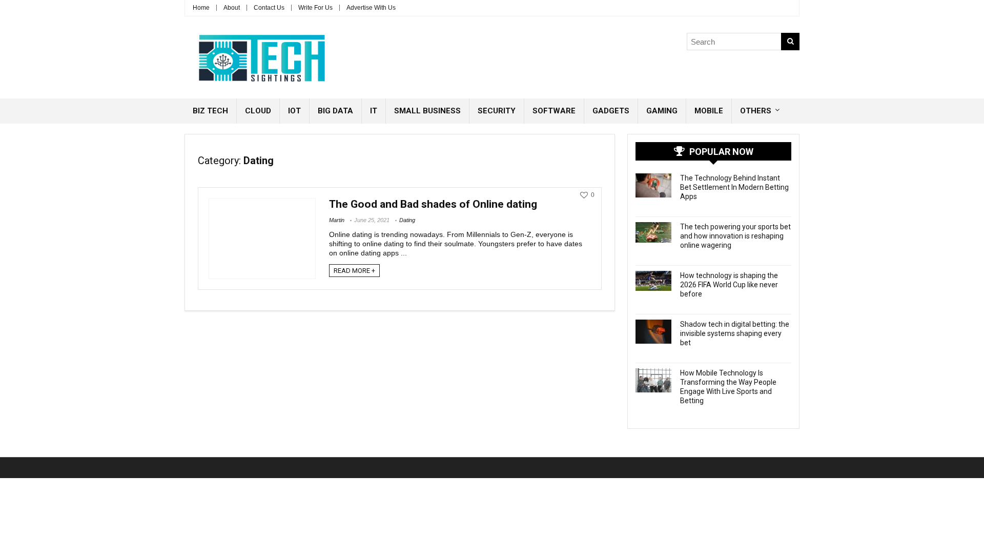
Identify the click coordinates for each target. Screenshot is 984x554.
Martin (336, 220)
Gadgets (610, 110)
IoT (294, 110)
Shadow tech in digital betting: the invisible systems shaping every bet (734, 333)
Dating (407, 220)
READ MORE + (354, 270)
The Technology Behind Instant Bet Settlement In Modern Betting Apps (734, 187)
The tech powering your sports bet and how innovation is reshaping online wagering (735, 236)
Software (554, 110)
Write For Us (315, 7)
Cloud (258, 110)
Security (497, 110)
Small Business (427, 110)
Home (201, 7)
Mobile (708, 110)
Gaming (662, 110)
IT (373, 110)
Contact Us (269, 7)
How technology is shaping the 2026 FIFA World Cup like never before (729, 284)
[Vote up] (584, 195)
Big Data (335, 110)
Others (755, 110)
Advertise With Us (371, 7)
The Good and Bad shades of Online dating (433, 204)
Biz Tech (210, 110)
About (231, 7)
